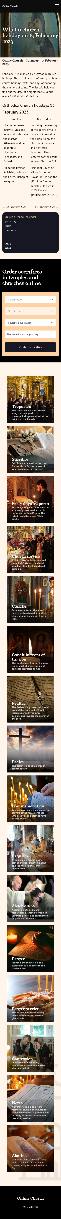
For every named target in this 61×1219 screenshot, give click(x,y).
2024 (8, 248)
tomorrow (11, 230)
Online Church (10, 6)
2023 (8, 243)
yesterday (10, 221)
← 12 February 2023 (14, 206)
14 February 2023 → (47, 206)
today (8, 225)
